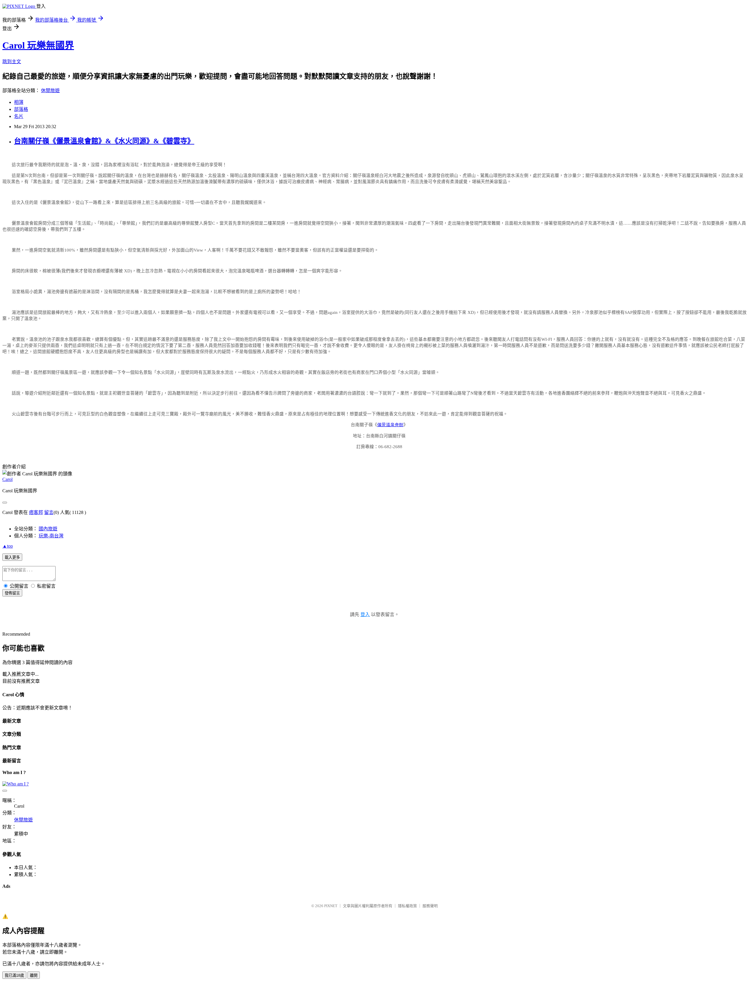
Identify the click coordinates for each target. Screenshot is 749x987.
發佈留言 (12, 593)
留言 (49, 512)
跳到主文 (11, 61)
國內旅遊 (48, 528)
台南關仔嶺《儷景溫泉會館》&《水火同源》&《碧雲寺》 (104, 141)
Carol (7, 479)
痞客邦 (36, 512)
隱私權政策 (407, 906)
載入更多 (12, 557)
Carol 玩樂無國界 (38, 45)
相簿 (18, 102)
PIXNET (330, 906)
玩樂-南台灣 (51, 535)
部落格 (21, 109)
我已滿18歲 (14, 975)
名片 (18, 116)
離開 (33, 975)
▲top (7, 546)
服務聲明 (430, 906)
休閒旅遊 (50, 90)
